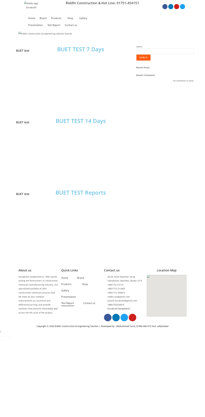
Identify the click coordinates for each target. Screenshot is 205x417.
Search (139, 46)
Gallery (83, 18)
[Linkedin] (170, 6)
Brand (43, 18)
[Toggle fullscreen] (4, 336)
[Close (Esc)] (9, 336)
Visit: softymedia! (160, 326)
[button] (57, 18)
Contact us (71, 25)
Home (31, 18)
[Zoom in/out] (1, 336)
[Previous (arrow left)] (1, 340)
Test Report (53, 25)
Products (56, 18)
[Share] (6, 336)
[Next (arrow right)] (4, 340)
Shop (70, 18)
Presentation (35, 25)
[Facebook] (164, 6)
